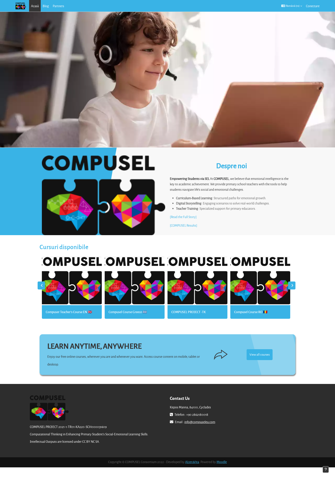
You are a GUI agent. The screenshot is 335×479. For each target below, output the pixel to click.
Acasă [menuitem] (35, 6)
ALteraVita (192, 462)
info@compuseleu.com (199, 422)
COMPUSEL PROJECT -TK (188, 312)
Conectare (312, 6)
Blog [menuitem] (46, 6)
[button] (291, 6)
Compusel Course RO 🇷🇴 (250, 312)
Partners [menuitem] (58, 6)
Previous (41, 285)
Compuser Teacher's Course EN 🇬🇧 (69, 312)
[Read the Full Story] (183, 217)
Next (291, 285)
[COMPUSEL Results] (183, 225)
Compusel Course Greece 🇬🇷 (128, 312)
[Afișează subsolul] (326, 469)
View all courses (260, 354)
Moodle (222, 462)
